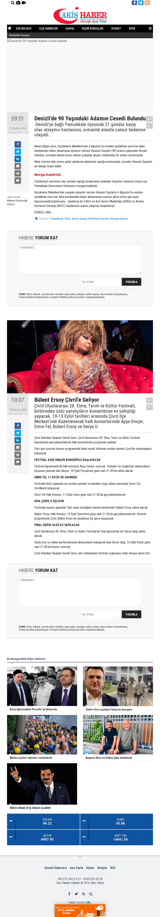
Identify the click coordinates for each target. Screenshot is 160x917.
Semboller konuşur (19, 35)
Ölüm (67, 218)
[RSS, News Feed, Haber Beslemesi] (147, 2)
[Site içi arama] (12, 2)
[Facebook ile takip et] (134, 2)
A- (149, 126)
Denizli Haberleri (55, 868)
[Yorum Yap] (18, 180)
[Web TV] (23, 2)
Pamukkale (57, 218)
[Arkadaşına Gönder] (18, 166)
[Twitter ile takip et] (141, 2)
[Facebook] (18, 144)
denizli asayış (79, 218)
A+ (150, 119)
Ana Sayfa (76, 868)
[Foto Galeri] (18, 2)
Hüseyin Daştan (119, 218)
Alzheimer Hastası (98, 218)
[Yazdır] (18, 173)
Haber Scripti (77, 902)
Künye (90, 868)
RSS (113, 868)
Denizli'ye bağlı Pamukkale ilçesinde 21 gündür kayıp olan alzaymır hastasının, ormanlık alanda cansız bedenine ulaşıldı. (90, 129)
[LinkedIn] (18, 159)
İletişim (102, 868)
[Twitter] (18, 152)
